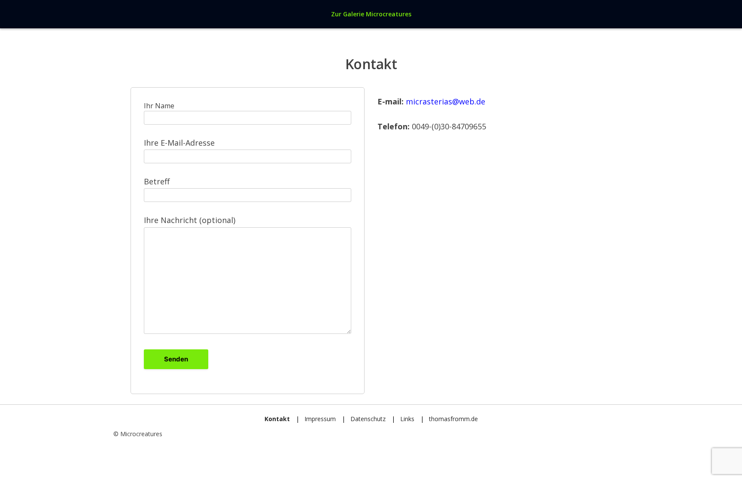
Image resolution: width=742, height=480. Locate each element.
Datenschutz (368, 419)
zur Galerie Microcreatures (371, 14)
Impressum (320, 419)
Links (407, 419)
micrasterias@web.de (445, 101)
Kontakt (277, 419)
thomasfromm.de (453, 419)
